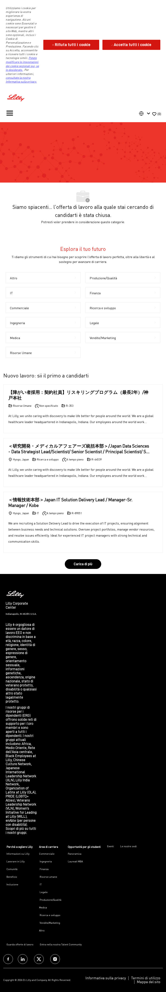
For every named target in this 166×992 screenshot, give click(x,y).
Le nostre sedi (128, 846)
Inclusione (12, 884)
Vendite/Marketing (49, 922)
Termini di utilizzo (145, 978)
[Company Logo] (16, 97)
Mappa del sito (148, 981)
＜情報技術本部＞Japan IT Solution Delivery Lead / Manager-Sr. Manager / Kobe (70, 502)
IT (40, 884)
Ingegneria (45, 861)
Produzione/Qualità (50, 899)
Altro (42, 930)
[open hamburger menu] (10, 114)
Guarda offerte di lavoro (19, 944)
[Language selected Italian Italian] (145, 113)
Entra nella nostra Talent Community (61, 944)
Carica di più (83, 564)
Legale (43, 892)
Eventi (110, 846)
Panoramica (74, 853)
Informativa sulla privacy (105, 978)
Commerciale (46, 853)
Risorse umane (48, 876)
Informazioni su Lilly (17, 853)
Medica (43, 907)
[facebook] (8, 959)
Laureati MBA (75, 861)
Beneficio (11, 876)
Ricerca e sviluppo (49, 915)
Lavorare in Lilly (15, 861)
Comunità (11, 869)
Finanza (44, 869)
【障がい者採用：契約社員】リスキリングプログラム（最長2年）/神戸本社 (78, 394)
